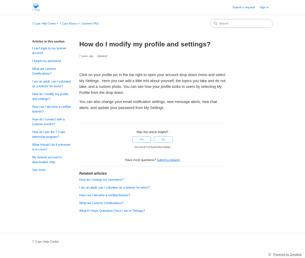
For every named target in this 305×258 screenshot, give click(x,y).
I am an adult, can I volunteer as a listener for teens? (51, 84)
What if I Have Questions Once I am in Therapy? (112, 210)
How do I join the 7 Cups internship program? (48, 134)
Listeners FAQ (90, 23)
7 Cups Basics (68, 23)
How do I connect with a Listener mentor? (48, 121)
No (163, 139)
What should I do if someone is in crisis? (51, 147)
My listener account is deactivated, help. (47, 159)
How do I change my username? (101, 179)
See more (38, 170)
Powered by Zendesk (287, 254)
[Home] (36, 7)
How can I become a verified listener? (51, 109)
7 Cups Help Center (44, 23)
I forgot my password (46, 61)
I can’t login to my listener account (49, 50)
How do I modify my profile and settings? (50, 96)
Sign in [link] (264, 7)
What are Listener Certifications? (44, 71)
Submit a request (243, 7)
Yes (142, 139)
